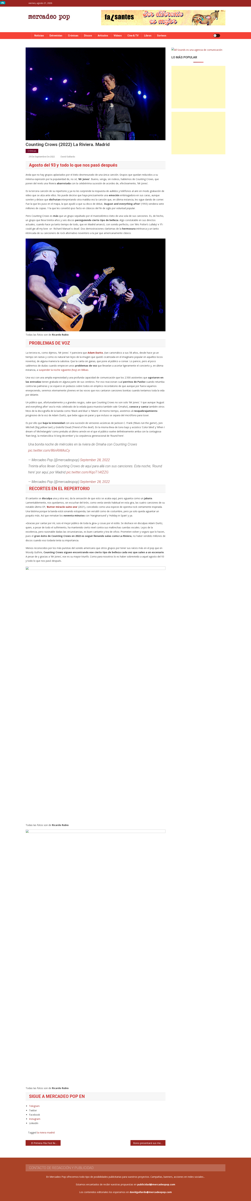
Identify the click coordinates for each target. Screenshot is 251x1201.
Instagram (34, 1119)
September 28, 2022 (95, 460)
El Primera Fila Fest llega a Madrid (46, 1143)
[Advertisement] (198, 87)
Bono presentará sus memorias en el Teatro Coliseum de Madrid (149, 1143)
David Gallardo (68, 156)
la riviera (41, 1132)
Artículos (103, 35)
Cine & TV (132, 35)
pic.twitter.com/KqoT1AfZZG (87, 472)
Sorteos (161, 35)
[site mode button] (216, 35)
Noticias (39, 35)
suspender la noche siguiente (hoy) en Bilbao (63, 369)
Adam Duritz (95, 352)
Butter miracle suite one (62, 506)
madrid (51, 1132)
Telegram (34, 1106)
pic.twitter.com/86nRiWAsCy (49, 450)
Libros (147, 35)
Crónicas (73, 35)
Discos (88, 35)
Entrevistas (56, 35)
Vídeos (118, 35)
